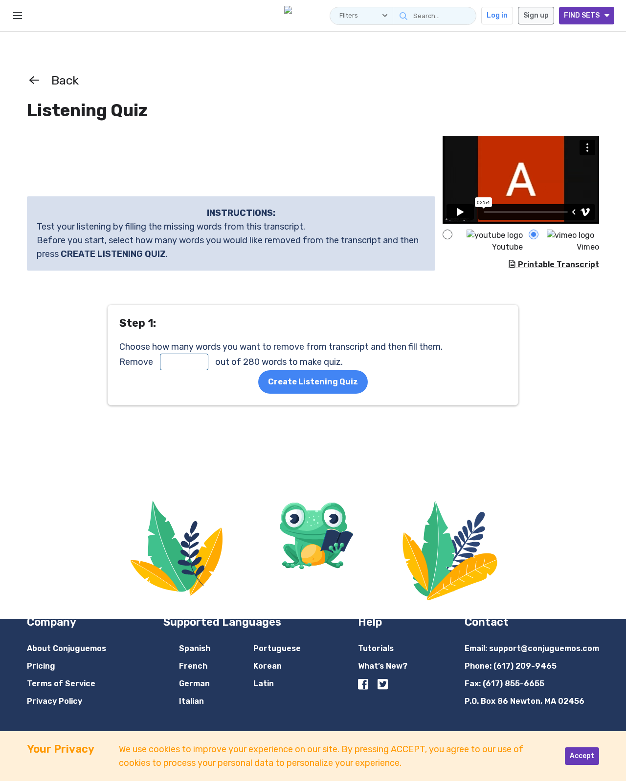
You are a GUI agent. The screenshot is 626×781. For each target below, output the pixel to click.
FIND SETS (582, 15)
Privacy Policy (54, 701)
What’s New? (382, 666)
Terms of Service (61, 683)
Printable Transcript (557, 264)
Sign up (536, 15)
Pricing (41, 666)
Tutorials (376, 648)
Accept (582, 756)
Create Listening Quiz (313, 381)
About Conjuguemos (66, 648)
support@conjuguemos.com (544, 648)
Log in (497, 15)
